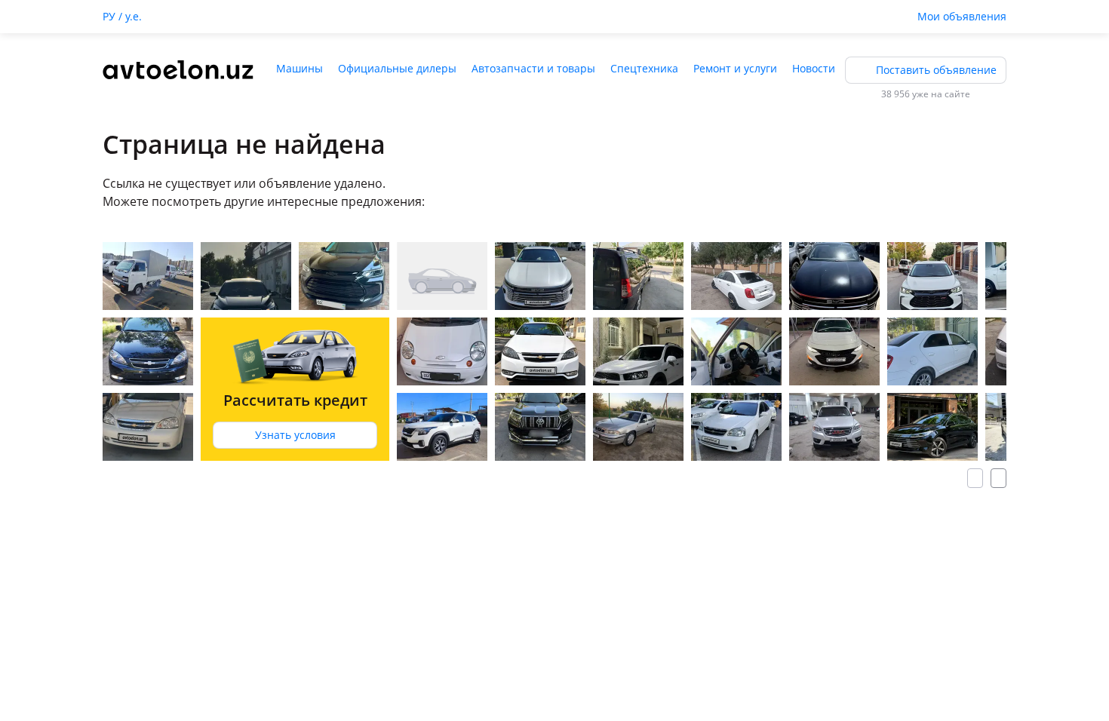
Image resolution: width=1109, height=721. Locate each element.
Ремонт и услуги (735, 68)
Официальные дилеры (397, 68)
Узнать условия (295, 435)
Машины (299, 68)
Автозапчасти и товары (533, 68)
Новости (813, 68)
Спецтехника (644, 68)
